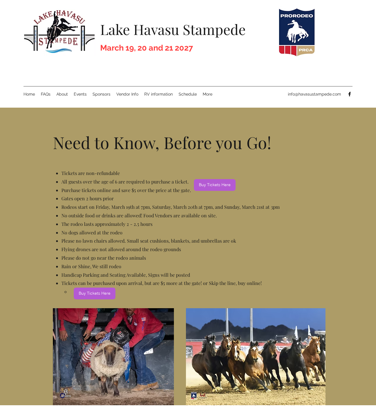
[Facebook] (349, 94)
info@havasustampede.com (314, 94)
